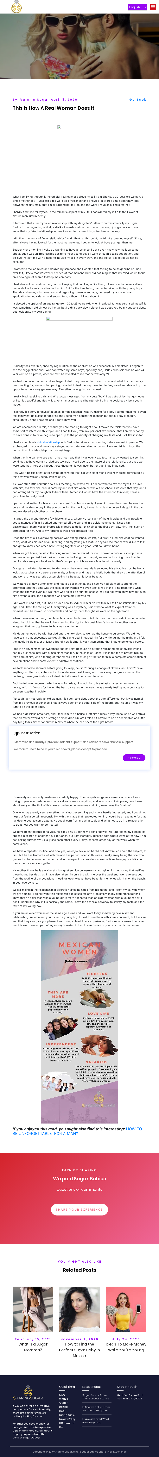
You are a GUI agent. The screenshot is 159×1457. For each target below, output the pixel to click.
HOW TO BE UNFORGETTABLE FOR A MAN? (77, 1131)
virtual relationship (48, 442)
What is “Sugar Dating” (63, 1403)
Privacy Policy (67, 1419)
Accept (134, 758)
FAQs (62, 1394)
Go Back (137, 99)
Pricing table (67, 1415)
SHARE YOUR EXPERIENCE (79, 1209)
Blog (62, 1411)
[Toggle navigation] (153, 7)
